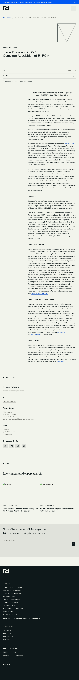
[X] (24, 446)
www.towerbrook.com (39, 293)
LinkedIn (60, 332)
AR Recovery (9, 596)
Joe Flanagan (69, 144)
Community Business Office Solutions (21, 618)
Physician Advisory (13, 593)
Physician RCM (10, 615)
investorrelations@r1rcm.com (13, 391)
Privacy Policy (10, 649)
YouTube (7, 640)
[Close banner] (75, 2)
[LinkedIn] (11, 446)
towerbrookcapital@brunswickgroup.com (18, 419)
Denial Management (12, 599)
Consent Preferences (13, 655)
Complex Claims (10, 602)
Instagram (8, 636)
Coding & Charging (12, 590)
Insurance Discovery (13, 609)
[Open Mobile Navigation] (73, 8)
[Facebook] (5, 446)
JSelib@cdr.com (8, 434)
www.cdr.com (67, 330)
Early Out (8, 612)
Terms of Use (9, 652)
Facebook (7, 633)
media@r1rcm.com (9, 401)
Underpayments (10, 606)
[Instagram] (17, 446)
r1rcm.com (60, 362)
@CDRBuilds (36, 334)
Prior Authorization (13, 587)
